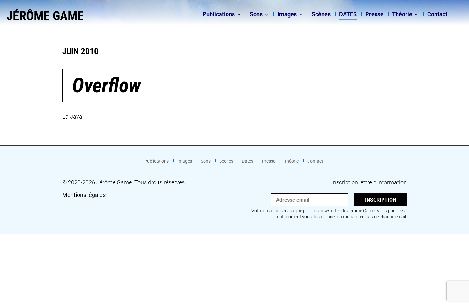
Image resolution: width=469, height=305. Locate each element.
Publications (219, 15)
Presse (374, 15)
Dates (348, 15)
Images (287, 15)
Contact (437, 15)
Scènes (321, 15)
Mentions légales (84, 194)
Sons (256, 15)
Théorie (402, 15)
